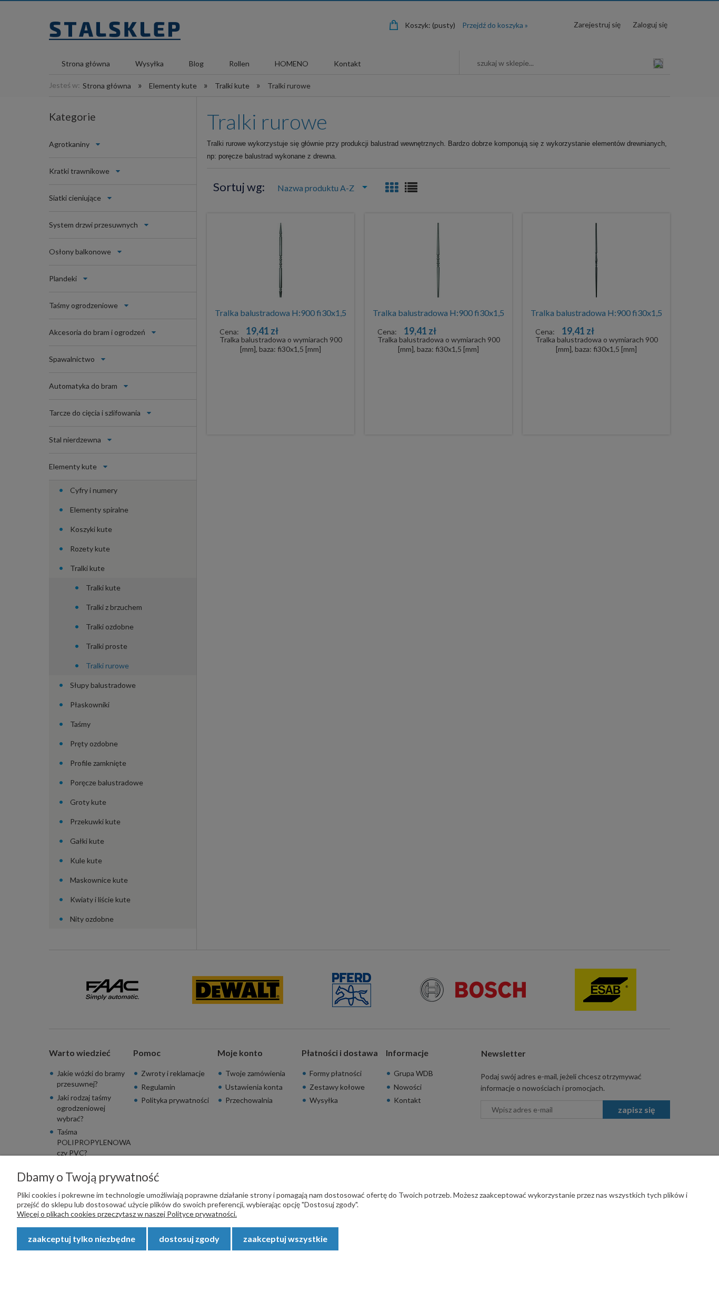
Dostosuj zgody (189, 1239)
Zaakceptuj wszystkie (285, 1239)
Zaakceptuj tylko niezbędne (81, 1239)
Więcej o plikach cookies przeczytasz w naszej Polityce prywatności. (127, 1213)
